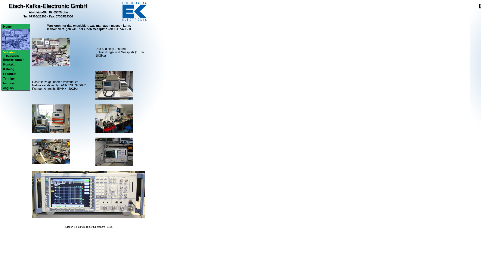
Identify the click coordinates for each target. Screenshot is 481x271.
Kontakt (8, 64)
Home (7, 26)
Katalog (8, 69)
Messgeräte (12, 56)
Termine (9, 78)
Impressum (11, 83)
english (8, 88)
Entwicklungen (13, 59)
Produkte (9, 73)
